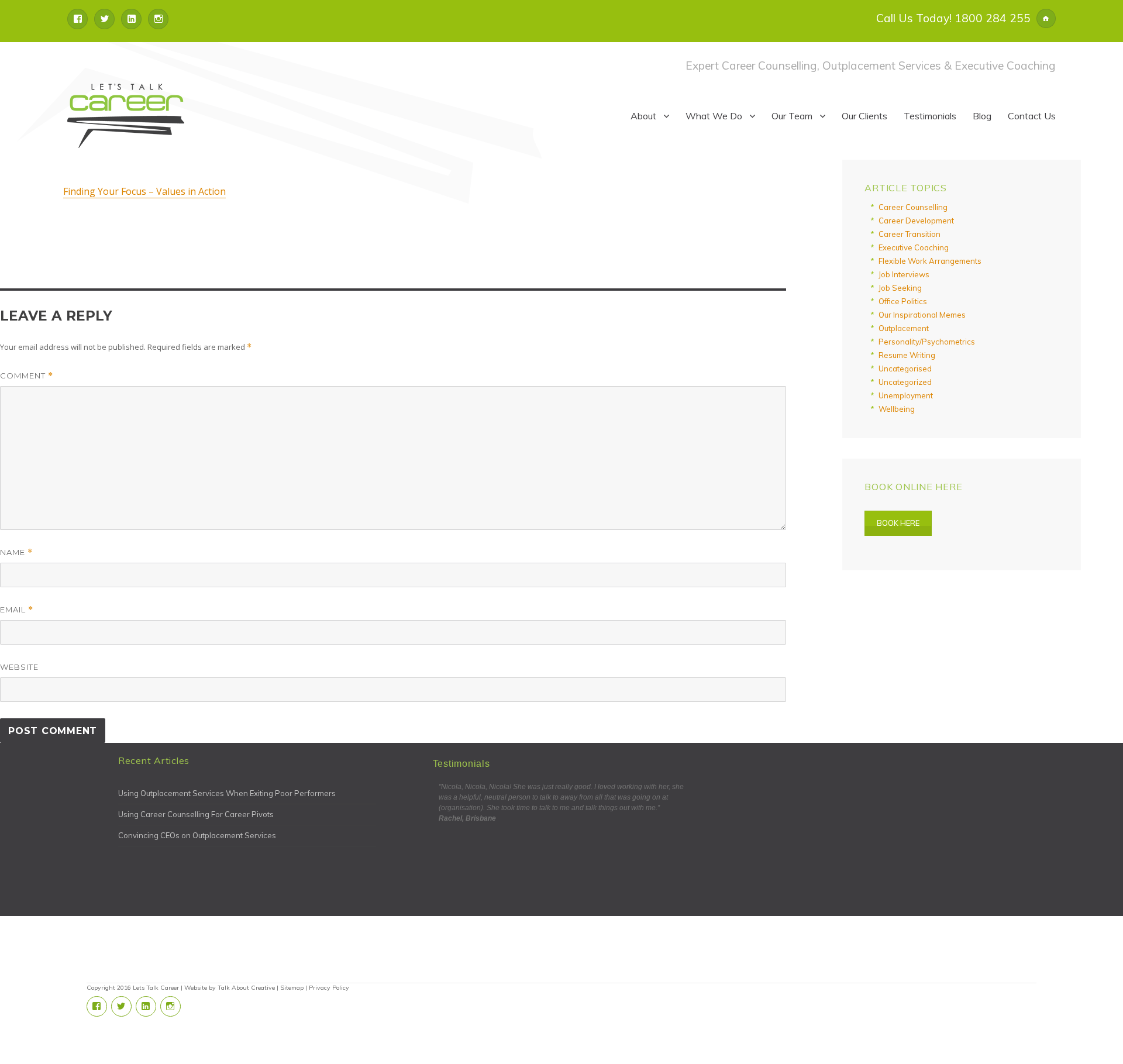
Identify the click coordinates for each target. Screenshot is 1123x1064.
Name (16, 552)
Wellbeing (897, 409)
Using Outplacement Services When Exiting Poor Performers (227, 793)
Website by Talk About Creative (229, 987)
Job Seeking (900, 287)
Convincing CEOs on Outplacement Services (197, 835)
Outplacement (904, 328)
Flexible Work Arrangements (930, 261)
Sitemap (292, 987)
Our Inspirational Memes (922, 314)
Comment (26, 376)
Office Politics (903, 301)
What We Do (713, 116)
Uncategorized (905, 382)
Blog (982, 116)
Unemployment (906, 395)
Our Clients (864, 116)
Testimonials (930, 116)
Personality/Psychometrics (927, 341)
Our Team (791, 116)
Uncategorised (905, 368)
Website (19, 667)
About (643, 116)
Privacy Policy (329, 987)
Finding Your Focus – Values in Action (144, 191)
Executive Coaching (914, 247)
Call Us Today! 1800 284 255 (953, 18)
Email (16, 610)
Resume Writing (907, 355)
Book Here (898, 523)
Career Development (916, 220)
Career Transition (910, 234)
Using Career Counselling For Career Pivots (196, 814)
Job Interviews (904, 274)
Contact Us (1032, 116)
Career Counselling (913, 207)
